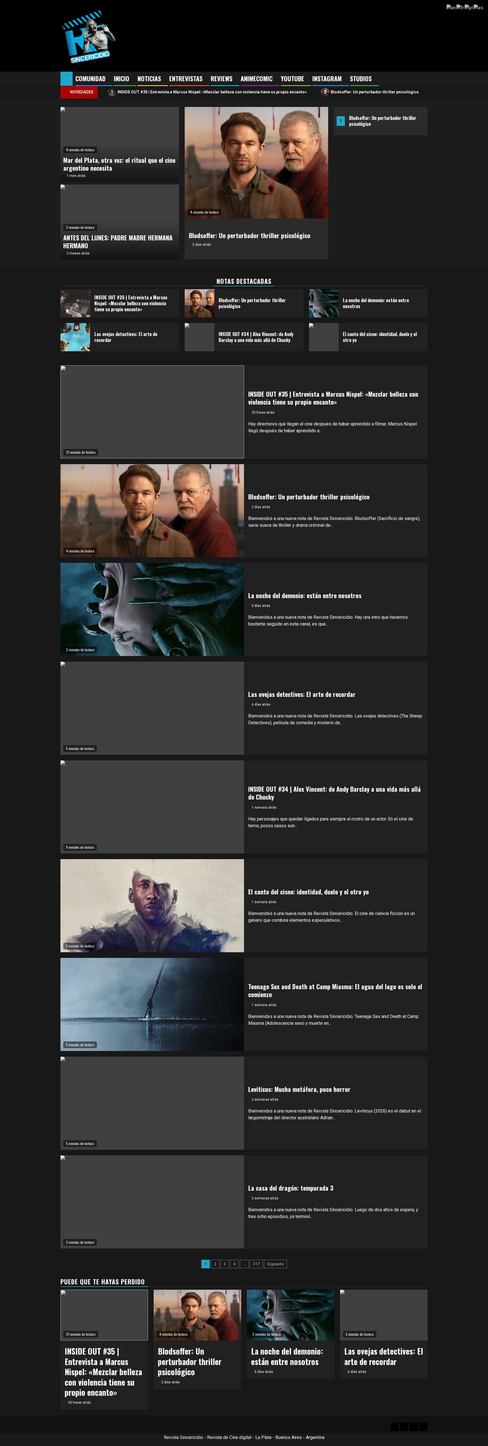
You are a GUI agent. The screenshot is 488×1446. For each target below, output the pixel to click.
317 (256, 1264)
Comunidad (90, 78)
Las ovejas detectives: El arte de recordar (125, 337)
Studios (361, 78)
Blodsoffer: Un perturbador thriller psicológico (371, 92)
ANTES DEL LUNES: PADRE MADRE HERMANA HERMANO (118, 241)
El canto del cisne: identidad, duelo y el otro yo (380, 337)
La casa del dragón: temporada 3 (290, 1187)
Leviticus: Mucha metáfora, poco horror (299, 1089)
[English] (451, 7)
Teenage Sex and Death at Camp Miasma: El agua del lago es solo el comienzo (335, 990)
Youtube (292, 78)
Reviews (221, 78)
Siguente (275, 1264)
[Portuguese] (469, 7)
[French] (460, 7)
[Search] (423, 79)
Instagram (327, 78)
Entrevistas (185, 78)
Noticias (149, 78)
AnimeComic (257, 78)
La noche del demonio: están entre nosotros (376, 303)
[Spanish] (479, 7)
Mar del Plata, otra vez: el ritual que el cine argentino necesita (119, 164)
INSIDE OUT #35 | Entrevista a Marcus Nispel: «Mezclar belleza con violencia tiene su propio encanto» (209, 92)
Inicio (121, 78)
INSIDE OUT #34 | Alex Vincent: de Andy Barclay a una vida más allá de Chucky (256, 337)
